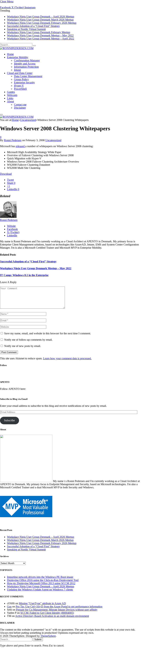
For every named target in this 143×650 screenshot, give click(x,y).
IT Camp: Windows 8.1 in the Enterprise (24, 275)
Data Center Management (28, 76)
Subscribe (9, 420)
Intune (17, 69)
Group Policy (21, 79)
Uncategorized (53, 140)
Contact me (20, 104)
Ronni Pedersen (12, 140)
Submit (38, 639)
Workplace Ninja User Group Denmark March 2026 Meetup (40, 19)
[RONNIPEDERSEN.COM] (16, 48)
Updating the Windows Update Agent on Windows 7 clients (40, 589)
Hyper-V (19, 85)
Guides (11, 91)
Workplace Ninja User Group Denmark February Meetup (38, 32)
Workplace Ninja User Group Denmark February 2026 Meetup (41, 22)
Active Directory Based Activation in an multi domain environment (52, 615)
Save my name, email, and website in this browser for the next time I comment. (47, 333)
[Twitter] (66, 375)
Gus (9, 606)
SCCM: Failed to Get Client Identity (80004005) (47, 612)
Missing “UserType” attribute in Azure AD (42, 603)
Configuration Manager (27, 60)
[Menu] (1, 114)
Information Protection (26, 66)
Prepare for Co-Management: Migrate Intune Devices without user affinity (56, 609)
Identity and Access (24, 63)
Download (6, 173)
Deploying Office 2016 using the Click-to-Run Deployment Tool (42, 580)
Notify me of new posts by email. (22, 346)
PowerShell (20, 88)
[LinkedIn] (75, 375)
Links (10, 98)
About (10, 101)
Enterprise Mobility (17, 57)
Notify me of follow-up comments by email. (28, 339)
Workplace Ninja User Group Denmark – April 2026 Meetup (40, 16)
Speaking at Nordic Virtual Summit (26, 29)
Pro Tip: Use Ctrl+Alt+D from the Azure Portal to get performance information (59, 606)
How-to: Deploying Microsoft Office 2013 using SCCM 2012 (41, 583)
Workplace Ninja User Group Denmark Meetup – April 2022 (40, 38)
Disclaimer (20, 107)
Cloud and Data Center (19, 73)
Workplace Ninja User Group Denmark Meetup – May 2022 (40, 35)
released (20, 146)
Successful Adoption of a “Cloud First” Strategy (33, 25)
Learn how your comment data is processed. (67, 358)
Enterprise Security (24, 82)
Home (10, 54)
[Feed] (84, 375)
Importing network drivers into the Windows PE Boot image (40, 576)
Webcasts (12, 95)
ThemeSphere (48, 635)
